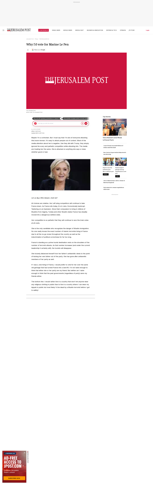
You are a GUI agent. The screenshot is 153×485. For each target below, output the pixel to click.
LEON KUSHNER (36, 129)
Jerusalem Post (30, 39)
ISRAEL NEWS (56, 30)
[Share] (27, 49)
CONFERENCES (43, 30)
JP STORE (132, 30)
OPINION (123, 30)
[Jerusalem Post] (18, 30)
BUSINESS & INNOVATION (95, 30)
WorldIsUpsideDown (44, 39)
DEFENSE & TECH (111, 30)
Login (147, 30)
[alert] (14, 467)
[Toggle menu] (3, 30)
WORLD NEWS (67, 30)
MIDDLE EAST (79, 30)
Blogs (36, 39)
